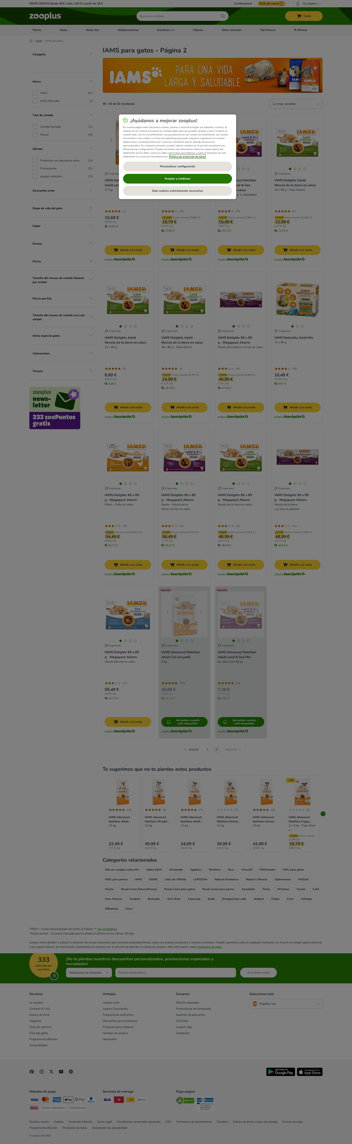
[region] (177, 156)
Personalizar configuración (177, 166)
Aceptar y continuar (177, 179)
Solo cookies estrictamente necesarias (177, 191)
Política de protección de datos (187, 156)
